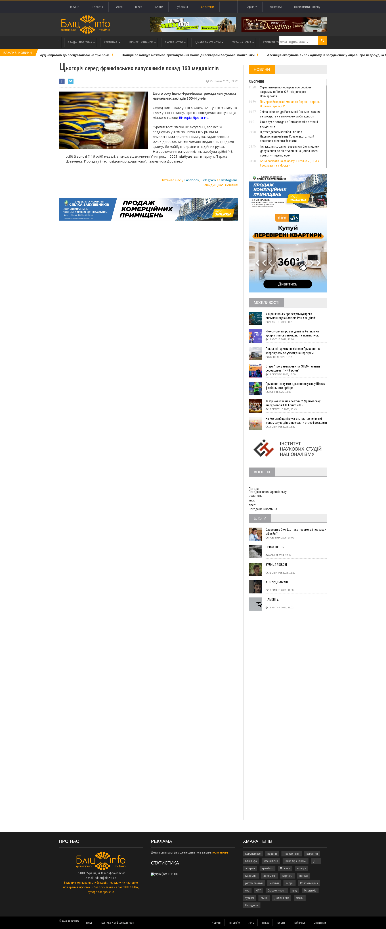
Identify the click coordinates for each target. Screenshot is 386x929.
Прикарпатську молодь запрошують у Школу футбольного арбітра (295, 386)
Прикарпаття (292, 853)
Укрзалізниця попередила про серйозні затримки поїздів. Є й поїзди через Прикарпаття (286, 92)
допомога (269, 875)
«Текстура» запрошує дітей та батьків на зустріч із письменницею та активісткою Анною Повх (292, 333)
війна (264, 898)
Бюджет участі (276, 890)
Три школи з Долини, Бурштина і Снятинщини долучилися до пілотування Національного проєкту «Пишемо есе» (289, 151)
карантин (312, 853)
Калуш (289, 883)
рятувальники (254, 883)
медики (274, 883)
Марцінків (310, 890)
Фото (119, 7)
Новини (74, 7)
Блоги (159, 7)
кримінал (267, 868)
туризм (249, 898)
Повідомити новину (307, 7)
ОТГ (258, 890)
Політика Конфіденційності (117, 922)
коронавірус (252, 853)
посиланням (220, 852)
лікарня (250, 868)
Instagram (229, 180)
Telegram (208, 180)
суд (247, 890)
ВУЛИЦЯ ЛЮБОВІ (276, 564)
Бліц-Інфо (251, 861)
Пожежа (285, 868)
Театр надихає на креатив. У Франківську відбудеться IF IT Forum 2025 (293, 403)
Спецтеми (207, 7)
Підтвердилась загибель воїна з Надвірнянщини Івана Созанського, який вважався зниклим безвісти (287, 136)
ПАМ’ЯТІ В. (272, 599)
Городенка (251, 905)
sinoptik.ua (270, 509)
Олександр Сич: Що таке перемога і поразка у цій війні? (296, 531)
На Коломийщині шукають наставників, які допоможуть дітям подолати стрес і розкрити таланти (296, 421)
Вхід (89, 922)
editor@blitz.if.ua (105, 878)
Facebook (191, 180)
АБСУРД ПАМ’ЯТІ (277, 582)
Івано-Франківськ (295, 861)
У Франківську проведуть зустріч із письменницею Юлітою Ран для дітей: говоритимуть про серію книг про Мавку (292, 316)
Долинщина (281, 898)
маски (299, 898)
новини (272, 853)
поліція (301, 868)
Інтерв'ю (97, 7)
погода (303, 875)
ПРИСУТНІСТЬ (275, 547)
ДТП (316, 861)
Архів (251, 7)
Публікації (182, 7)
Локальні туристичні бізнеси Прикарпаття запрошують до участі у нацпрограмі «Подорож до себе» (293, 351)
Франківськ (271, 861)
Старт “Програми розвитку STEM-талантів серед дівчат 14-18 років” (293, 368)
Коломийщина (309, 883)
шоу (294, 890)
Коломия (250, 875)
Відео (139, 7)
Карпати (287, 875)
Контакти (276, 7)
